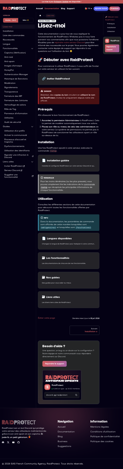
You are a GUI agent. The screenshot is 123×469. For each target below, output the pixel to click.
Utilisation (111, 31)
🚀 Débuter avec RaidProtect (111, 18)
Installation (111, 27)
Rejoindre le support (54, 364)
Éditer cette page (46, 318)
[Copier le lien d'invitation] (76, 395)
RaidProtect (57, 385)
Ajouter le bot (101, 8)
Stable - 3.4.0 (10, 20)
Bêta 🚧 (26, 20)
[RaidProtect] (62, 376)
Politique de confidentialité (105, 437)
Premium (115, 8)
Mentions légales (99, 427)
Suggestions (64, 446)
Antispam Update (61, 2)
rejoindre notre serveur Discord (70, 43)
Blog (63, 9)
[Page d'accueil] (40, 16)
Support (71, 9)
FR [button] (89, 9)
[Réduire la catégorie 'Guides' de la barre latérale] (32, 127)
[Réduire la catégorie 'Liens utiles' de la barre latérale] (32, 162)
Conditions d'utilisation (103, 432)
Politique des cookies (102, 442)
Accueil (39, 9)
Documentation (52, 9)
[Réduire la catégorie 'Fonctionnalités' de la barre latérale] (32, 48)
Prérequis (111, 24)
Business (62, 442)
